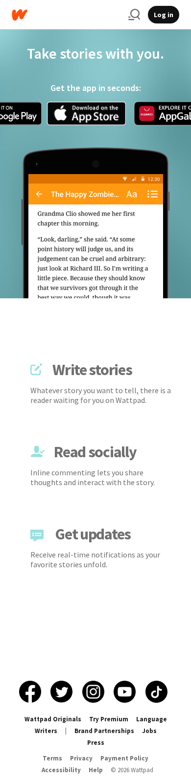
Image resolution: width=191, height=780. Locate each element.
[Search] (134, 15)
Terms (52, 758)
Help (96, 770)
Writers (46, 731)
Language (151, 719)
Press (95, 742)
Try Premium (108, 719)
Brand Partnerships (104, 731)
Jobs (149, 731)
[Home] (66, 15)
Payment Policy (124, 758)
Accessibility (61, 770)
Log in (163, 14)
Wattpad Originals (52, 719)
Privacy (81, 758)
